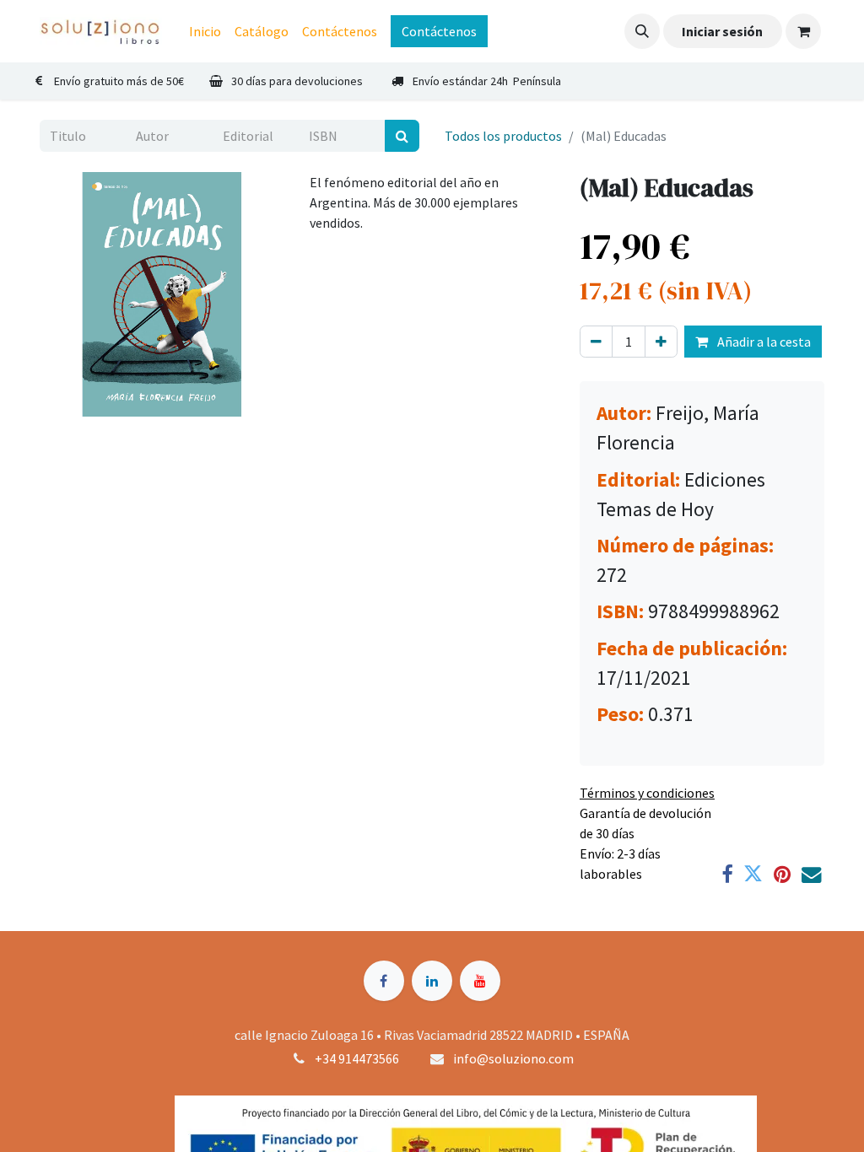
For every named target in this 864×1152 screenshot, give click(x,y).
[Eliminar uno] (596, 342)
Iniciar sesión (722, 31)
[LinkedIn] (432, 981)
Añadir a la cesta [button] (763, 341)
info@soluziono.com (513, 1058)
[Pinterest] (782, 874)
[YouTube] (480, 981)
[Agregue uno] (661, 342)
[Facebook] (726, 874)
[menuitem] (205, 31)
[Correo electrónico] (811, 874)
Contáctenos (439, 31)
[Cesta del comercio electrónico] (803, 31)
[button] (642, 31)
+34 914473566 (357, 1058)
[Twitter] (753, 874)
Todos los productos (503, 135)
